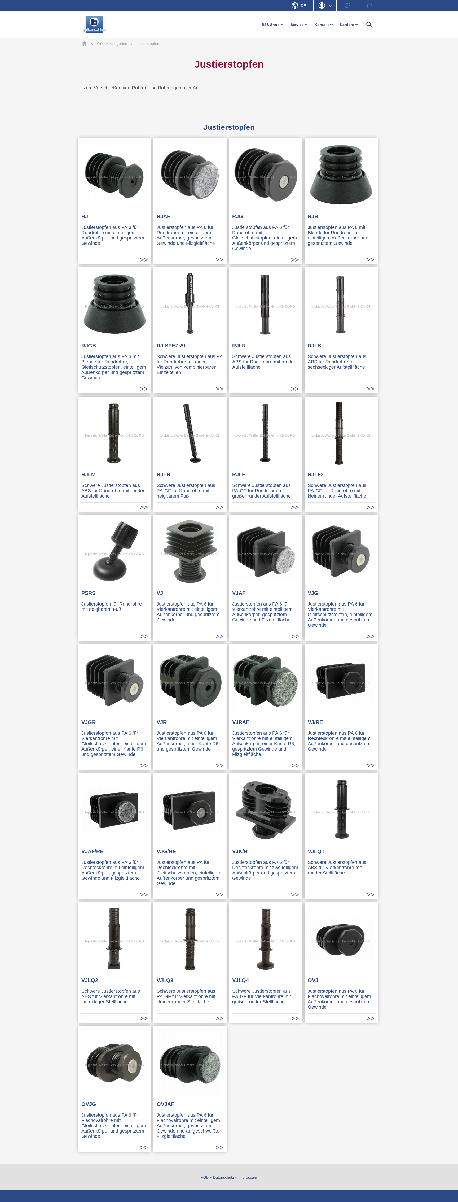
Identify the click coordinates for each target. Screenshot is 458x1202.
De (303, 5)
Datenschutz (223, 1177)
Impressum (247, 1177)
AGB (205, 1177)
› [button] (282, 25)
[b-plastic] (94, 24)
